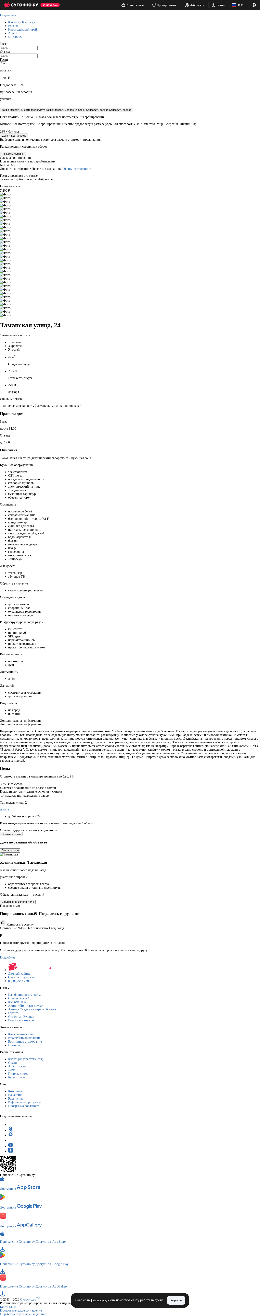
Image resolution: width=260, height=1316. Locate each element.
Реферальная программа (24, 1102)
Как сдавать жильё (21, 1034)
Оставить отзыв (11, 834)
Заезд (3, 43)
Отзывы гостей (18, 998)
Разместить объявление (24, 1038)
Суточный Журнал (21, 1016)
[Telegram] (10, 1124)
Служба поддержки (21, 977)
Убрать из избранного (77, 168)
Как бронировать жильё (24, 994)
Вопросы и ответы (21, 1020)
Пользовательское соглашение (21, 1310)
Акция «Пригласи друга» (25, 1005)
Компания (15, 1091)
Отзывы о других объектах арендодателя (28, 830)
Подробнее (7, 957)
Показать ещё (10, 850)
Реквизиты (15, 1098)
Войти (221, 5)
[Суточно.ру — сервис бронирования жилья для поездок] (21, 5)
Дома (11, 1070)
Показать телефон (13, 153)
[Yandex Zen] (10, 1151)
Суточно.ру (30, 1299)
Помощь (14, 1045)
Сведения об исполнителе (18, 901)
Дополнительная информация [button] (20, 720)
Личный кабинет (20, 973)
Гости (4, 59)
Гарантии (14, 1013)
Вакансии (15, 1095)
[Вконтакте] (10, 1140)
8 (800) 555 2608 (19, 981)
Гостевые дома (18, 1073)
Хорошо (176, 1300)
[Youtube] (10, 1146)
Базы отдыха (17, 1077)
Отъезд (5, 51)
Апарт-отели (17, 1066)
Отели (12, 1062)
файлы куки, (99, 1300)
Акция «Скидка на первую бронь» (32, 1009)
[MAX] (10, 1135)
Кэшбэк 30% (17, 1002)
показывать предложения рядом (27, 795)
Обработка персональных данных (23, 1314)
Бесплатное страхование (25, 1041)
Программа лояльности (24, 1106)
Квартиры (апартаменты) (25, 1059)
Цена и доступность (14, 135)
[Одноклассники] (10, 1130)
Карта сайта (8, 1306)
